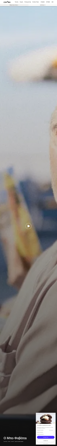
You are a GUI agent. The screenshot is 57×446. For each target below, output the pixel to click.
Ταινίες (16, 2)
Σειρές (21, 2)
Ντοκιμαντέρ (27, 2)
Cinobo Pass (35, 2)
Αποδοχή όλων (45, 437)
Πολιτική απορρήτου (45, 443)
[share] (53, 8)
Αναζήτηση (42, 4)
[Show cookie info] (53, 430)
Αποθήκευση (45, 440)
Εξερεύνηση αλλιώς (14, 4)
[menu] (52, 1)
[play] (28, 226)
